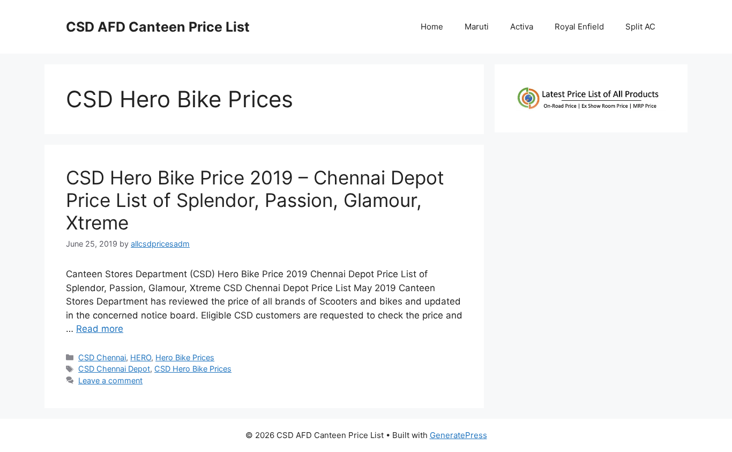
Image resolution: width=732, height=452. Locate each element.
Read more (99, 328)
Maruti (477, 26)
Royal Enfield (579, 26)
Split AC (640, 26)
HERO (140, 357)
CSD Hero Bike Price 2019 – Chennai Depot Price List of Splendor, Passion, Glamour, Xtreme (255, 200)
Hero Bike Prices (184, 357)
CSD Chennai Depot (114, 368)
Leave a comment (110, 380)
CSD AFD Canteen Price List (158, 27)
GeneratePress (458, 435)
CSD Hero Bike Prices (192, 368)
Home (432, 26)
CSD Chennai (102, 357)
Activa (521, 26)
